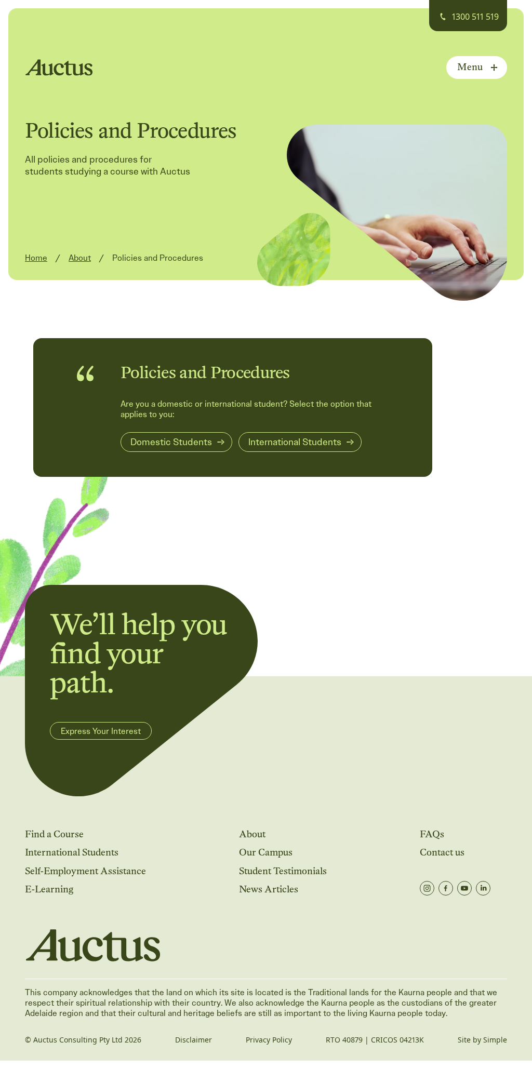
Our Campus (265, 852)
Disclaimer (193, 1040)
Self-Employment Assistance (85, 870)
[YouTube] (464, 888)
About (80, 258)
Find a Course (54, 834)
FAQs (432, 834)
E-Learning (49, 889)
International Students (71, 852)
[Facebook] (445, 888)
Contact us (442, 852)
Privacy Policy (269, 1040)
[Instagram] (427, 888)
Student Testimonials (283, 870)
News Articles (268, 889)
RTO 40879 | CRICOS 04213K (375, 1040)
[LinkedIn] (483, 888)
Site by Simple (482, 1040)
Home (36, 258)
